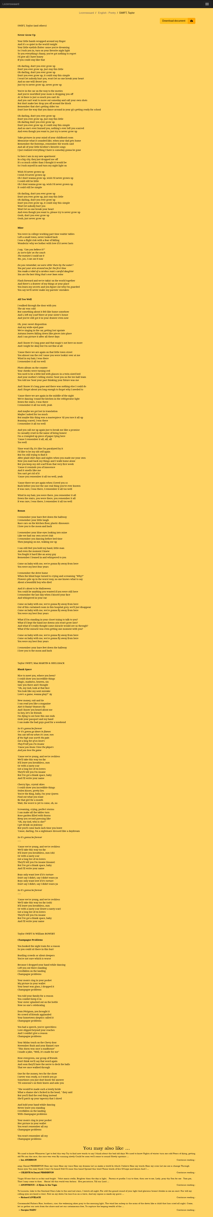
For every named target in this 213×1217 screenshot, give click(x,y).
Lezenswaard (10, 4)
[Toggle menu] (207, 4)
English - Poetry (107, 13)
